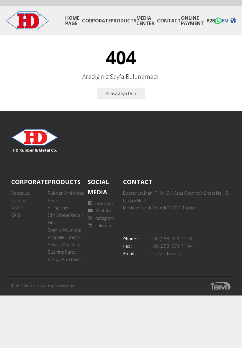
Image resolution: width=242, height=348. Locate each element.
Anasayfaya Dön (121, 93)
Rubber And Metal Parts (66, 196)
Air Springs (58, 208)
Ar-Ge (17, 208)
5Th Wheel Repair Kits (65, 218)
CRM (15, 215)
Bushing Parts (62, 252)
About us (20, 193)
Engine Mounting (64, 230)
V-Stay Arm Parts (65, 259)
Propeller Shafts (64, 237)
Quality (18, 200)
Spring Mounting (64, 244)
